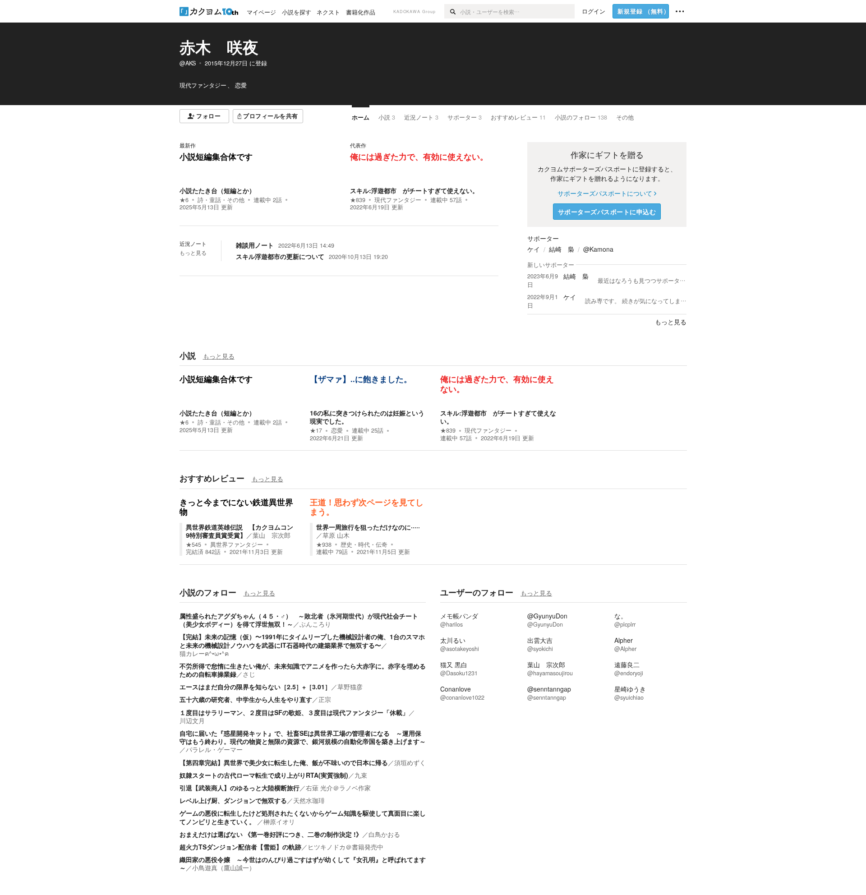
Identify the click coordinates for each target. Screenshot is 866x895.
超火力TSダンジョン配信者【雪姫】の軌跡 (240, 846)
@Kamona (598, 249)
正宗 (324, 699)
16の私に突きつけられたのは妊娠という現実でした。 (367, 416)
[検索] (452, 11)
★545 (193, 544)
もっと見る (193, 252)
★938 (324, 544)
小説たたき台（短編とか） (217, 190)
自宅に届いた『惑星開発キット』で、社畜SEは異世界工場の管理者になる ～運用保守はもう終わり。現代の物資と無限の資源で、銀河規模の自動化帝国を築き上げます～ (303, 737)
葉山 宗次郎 (271, 535)
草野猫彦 (350, 686)
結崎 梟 (561, 249)
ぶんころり (315, 623)
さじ (249, 673)
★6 (184, 199)
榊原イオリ (279, 821)
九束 (361, 775)
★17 (316, 430)
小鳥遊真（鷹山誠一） (223, 867)
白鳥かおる (384, 834)
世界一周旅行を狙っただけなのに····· (368, 526)
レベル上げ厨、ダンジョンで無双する (233, 800)
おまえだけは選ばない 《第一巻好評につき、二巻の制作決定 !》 (271, 834)
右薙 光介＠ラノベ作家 (338, 787)
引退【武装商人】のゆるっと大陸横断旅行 (239, 787)
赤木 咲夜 (219, 47)
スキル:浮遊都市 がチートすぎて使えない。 (414, 190)
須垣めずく (410, 762)
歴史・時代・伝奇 (364, 544)
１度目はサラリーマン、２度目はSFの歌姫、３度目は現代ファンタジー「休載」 (294, 712)
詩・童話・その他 (221, 200)
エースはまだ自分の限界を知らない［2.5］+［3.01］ (255, 686)
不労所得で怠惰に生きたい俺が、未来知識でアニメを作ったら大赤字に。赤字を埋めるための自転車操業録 (303, 669)
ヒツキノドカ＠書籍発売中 (345, 846)
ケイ (533, 249)
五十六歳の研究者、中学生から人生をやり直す (246, 699)
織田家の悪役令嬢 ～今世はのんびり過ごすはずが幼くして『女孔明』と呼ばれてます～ (303, 863)
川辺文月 (192, 720)
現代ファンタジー (397, 200)
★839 (357, 199)
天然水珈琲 (309, 800)
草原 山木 (336, 535)
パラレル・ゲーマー (214, 749)
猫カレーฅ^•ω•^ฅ (204, 653)
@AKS (188, 63)
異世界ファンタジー (236, 544)
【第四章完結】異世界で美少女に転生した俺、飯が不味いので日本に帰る (284, 762)
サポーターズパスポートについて (604, 193)
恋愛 (337, 430)
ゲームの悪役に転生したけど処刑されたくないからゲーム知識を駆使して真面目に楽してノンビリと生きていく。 (303, 817)
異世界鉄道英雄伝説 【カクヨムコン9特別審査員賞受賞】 (239, 531)
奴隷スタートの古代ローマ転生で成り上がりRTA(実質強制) (264, 775)
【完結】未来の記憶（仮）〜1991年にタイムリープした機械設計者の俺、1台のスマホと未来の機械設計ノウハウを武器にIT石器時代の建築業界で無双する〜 (302, 640)
